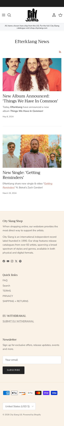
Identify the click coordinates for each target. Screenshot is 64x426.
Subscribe (13, 370)
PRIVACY (8, 296)
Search (6, 285)
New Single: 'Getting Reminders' (21, 175)
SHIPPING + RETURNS (15, 301)
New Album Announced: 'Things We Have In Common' (30, 99)
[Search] (10, 15)
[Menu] (3, 15)
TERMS (7, 290)
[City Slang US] (32, 15)
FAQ (5, 280)
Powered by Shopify (32, 414)
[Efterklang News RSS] (60, 52)
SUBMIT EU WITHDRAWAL (18, 321)
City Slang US (16, 414)
